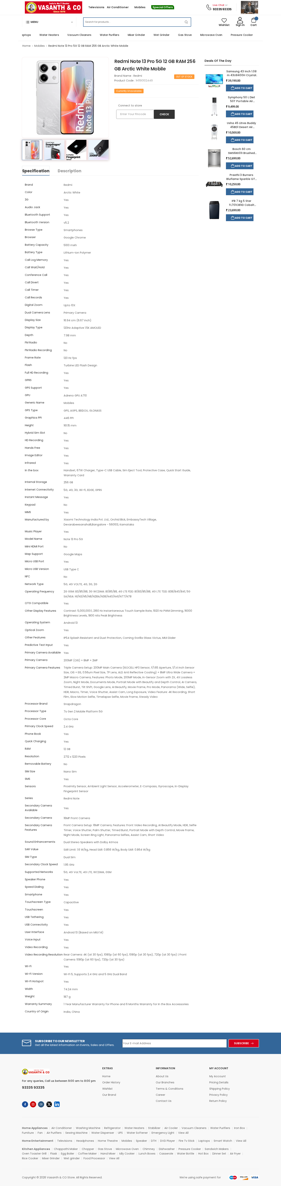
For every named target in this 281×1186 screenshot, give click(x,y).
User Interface (34, 932)
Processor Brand (36, 704)
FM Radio (31, 342)
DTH (153, 1140)
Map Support (34, 554)
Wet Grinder (151, 35)
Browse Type (33, 230)
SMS (27, 779)
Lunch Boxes (147, 1153)
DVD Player (167, 1140)
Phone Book (33, 734)
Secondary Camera (38, 818)
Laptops (204, 1140)
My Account (217, 1076)
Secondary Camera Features (38, 827)
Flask (53, 1153)
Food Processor (94, 1158)
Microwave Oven (200, 35)
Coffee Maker (87, 1153)
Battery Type (33, 252)
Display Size (33, 320)
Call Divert (32, 282)
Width (29, 989)
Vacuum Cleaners (69, 35)
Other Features (35, 637)
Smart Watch (223, 1140)
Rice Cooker (30, 1158)
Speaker (141, 1140)
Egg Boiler (67, 1153)
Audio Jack (32, 207)
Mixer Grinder (125, 35)
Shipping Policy (219, 1089)
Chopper (88, 1149)
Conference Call (36, 275)
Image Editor (33, 455)
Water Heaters (38, 35)
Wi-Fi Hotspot (34, 981)
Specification (36, 171)
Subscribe (241, 1043)
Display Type (33, 327)
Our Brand (109, 1095)
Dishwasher (167, 1149)
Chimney (149, 1149)
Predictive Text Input (39, 645)
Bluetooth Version (37, 222)
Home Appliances (35, 1128)
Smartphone (33, 894)
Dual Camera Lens (37, 312)
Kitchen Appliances (36, 1149)
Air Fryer (235, 1153)
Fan (40, 1132)
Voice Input (33, 939)
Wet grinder (72, 1158)
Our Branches (165, 1082)
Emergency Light (163, 1132)
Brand (29, 185)
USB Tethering (34, 917)
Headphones (85, 1140)
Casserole (166, 1153)
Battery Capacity (36, 245)
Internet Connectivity (39, 489)
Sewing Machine (76, 1132)
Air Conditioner (117, 7)
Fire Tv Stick (186, 1140)
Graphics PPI (33, 418)
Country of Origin (37, 1011)
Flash (28, 365)
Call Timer (32, 290)
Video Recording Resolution (44, 954)
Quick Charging (35, 741)
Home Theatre (108, 1140)
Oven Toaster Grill (34, 1153)
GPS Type (31, 410)
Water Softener (137, 1132)
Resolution (32, 756)
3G (26, 199)
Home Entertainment (37, 1140)
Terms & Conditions (169, 1089)
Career (160, 1095)
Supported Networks (39, 872)
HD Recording (34, 440)
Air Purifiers (54, 1132)
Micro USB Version (37, 569)
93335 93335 (222, 9)
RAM (28, 749)
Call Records (33, 297)
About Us (162, 1076)
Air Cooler (171, 1128)
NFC (27, 576)
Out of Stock (184, 76)
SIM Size (30, 771)
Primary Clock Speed (39, 726)
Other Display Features (40, 611)
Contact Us (163, 1101)
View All (183, 1132)
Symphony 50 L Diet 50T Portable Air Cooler (241, 101)
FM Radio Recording (38, 350)
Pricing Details (218, 1082)
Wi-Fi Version (34, 974)
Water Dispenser (102, 1132)
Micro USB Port (34, 561)
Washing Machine (88, 1128)
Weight (30, 996)
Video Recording (36, 947)
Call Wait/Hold (35, 267)
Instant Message (36, 497)
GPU (27, 395)
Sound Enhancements (40, 842)
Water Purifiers (99, 35)
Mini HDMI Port (34, 546)
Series (29, 798)
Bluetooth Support (37, 215)
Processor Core (35, 719)
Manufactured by (37, 519)
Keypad (30, 505)
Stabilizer (154, 1128)
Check (164, 114)
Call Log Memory (36, 260)
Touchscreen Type (38, 902)
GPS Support (33, 388)
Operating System (37, 622)
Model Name (33, 539)
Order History (111, 1082)
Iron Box (239, 1128)
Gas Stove (174, 35)
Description (69, 171)
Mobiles (139, 7)
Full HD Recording (36, 373)
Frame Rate (33, 357)
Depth (29, 335)
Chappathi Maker (66, 1149)
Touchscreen (34, 909)
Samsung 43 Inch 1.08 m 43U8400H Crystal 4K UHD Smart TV (241, 75)
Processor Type (35, 711)
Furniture (28, 1132)
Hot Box (203, 1153)
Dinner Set (219, 1153)
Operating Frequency (39, 591)
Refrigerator (112, 1128)
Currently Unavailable (129, 91)
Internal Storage (36, 482)
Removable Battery (38, 764)
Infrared (30, 463)
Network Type (34, 584)
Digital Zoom (33, 305)
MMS (28, 512)
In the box (31, 470)
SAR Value (31, 849)
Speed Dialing (34, 887)
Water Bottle (185, 1153)
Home (26, 46)
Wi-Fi (28, 966)
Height (29, 425)
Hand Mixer (108, 1153)
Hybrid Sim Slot (35, 433)
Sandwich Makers (217, 1149)
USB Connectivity (36, 925)
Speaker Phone (35, 879)
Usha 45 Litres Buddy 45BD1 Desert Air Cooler (241, 127)
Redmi (137, 76)
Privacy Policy (218, 1095)
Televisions (96, 7)
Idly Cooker (127, 1153)
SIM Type (31, 857)
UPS (120, 1132)
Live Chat (218, 5)
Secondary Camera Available (38, 808)
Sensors (30, 786)
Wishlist (107, 1089)
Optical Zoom (34, 630)
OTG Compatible (36, 603)
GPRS (28, 380)
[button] (49, 22)
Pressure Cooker (231, 35)
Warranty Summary (38, 1004)
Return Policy (218, 1101)
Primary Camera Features (42, 668)
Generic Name (34, 402)
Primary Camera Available (43, 652)
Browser (30, 237)
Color (28, 192)
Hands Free (32, 448)
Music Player (33, 531)
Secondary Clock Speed (41, 864)
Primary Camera (36, 660)
